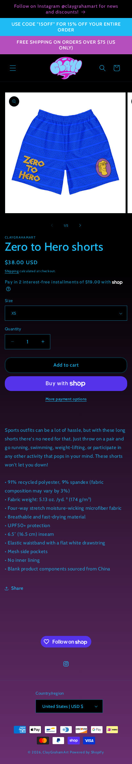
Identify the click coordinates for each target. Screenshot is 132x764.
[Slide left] (52, 225)
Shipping (12, 271)
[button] (13, 68)
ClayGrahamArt (56, 752)
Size (9, 300)
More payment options (66, 398)
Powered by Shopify (87, 752)
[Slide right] (80, 225)
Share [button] (17, 588)
